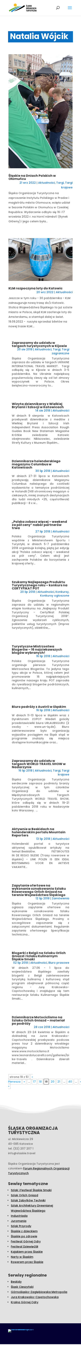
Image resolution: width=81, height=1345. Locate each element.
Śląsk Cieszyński (22, 1287)
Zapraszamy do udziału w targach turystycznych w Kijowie (39, 344)
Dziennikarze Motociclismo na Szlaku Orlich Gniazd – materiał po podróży (38, 1020)
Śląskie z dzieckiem (24, 1231)
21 (58, 1082)
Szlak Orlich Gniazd (24, 1195)
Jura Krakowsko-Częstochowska (35, 1297)
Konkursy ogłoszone (54, 596)
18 (40, 1082)
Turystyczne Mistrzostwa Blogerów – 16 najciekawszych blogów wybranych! (37, 649)
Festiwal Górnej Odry (26, 1241)
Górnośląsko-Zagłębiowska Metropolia (39, 1292)
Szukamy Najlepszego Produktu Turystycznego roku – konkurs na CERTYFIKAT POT (39, 585)
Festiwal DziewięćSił (24, 1247)
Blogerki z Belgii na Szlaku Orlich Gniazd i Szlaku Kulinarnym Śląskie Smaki (39, 956)
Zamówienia (60, 898)
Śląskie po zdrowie (24, 1236)
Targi (60, 183)
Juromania (18, 1221)
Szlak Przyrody (21, 1226)
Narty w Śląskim (22, 1257)
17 (34, 1082)
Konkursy (62, 592)
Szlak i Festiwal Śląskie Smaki (31, 1190)
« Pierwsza (20, 1079)
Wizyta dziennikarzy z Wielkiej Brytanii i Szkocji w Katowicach (38, 405)
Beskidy (16, 1282)
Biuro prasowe (58, 963)
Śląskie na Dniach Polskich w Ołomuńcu (32, 177)
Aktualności (46, 183)
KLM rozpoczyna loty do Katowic (35, 288)
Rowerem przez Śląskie (27, 1262)
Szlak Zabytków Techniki (28, 1200)
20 (52, 1082)
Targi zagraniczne (60, 351)
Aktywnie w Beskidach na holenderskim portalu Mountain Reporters (38, 832)
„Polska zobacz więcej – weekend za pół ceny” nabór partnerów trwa (39, 524)
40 (70, 1082)
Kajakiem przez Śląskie (27, 1252)
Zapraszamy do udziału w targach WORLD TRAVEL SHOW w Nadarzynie (39, 764)
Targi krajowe (63, 772)
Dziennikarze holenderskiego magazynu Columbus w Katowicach (36, 464)
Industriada (19, 1216)
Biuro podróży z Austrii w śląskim (39, 706)
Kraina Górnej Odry (24, 1302)
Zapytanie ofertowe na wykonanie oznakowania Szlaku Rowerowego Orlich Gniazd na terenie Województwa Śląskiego (39, 890)
